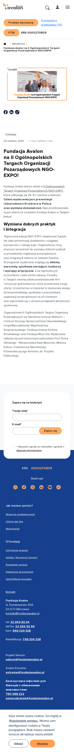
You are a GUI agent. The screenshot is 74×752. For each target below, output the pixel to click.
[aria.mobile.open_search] (47, 8)
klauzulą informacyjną (29, 450)
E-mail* (16, 424)
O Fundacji (13, 541)
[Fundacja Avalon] (13, 6)
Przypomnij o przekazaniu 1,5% (51, 23)
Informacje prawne (17, 550)
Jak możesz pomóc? (19, 506)
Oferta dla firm (14, 521)
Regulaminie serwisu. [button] (23, 720)
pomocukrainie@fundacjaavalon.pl (29, 698)
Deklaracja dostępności (19, 571)
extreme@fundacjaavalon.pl (25, 672)
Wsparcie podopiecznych (20, 514)
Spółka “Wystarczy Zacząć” (22, 557)
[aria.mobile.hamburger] (67, 8)
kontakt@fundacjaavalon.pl (22, 613)
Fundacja (11, 134)
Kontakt (10, 592)
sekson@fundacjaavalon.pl (24, 659)
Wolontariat (13, 528)
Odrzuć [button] (18, 743)
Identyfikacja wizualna (18, 579)
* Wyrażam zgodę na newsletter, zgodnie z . (40, 448)
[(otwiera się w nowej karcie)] (6, 112)
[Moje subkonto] (57, 8)
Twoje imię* (20, 411)
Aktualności (18, 44)
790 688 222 (15, 694)
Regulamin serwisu (16, 564)
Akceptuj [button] (42, 743)
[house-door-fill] (6, 44)
